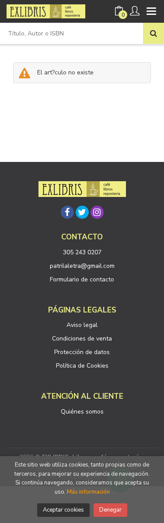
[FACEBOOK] (67, 212)
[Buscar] (153, 33)
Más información (88, 492)
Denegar (110, 510)
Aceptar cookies (63, 510)
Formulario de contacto (82, 279)
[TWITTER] (82, 212)
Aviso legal (82, 325)
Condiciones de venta (82, 338)
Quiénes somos (82, 411)
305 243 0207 (82, 252)
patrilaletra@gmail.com (82, 266)
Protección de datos (82, 352)
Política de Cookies (82, 366)
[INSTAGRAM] (97, 212)
